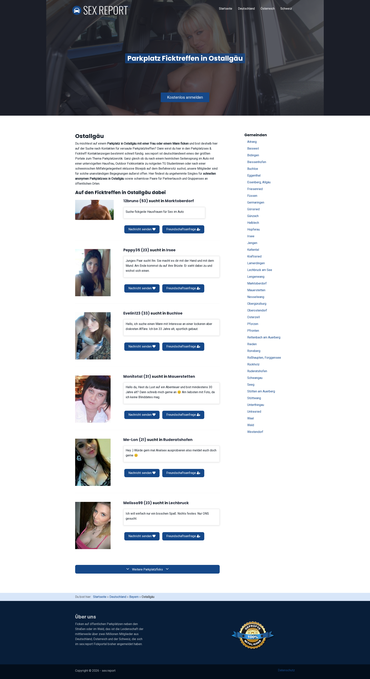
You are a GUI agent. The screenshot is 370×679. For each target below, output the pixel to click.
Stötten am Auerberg (261, 391)
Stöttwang (254, 398)
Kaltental (253, 250)
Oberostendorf (257, 310)
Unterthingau (255, 405)
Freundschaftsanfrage (181, 229)
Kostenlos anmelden (185, 97)
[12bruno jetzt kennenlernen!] (94, 210)
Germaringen (255, 202)
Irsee (250, 236)
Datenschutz (286, 670)
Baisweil (253, 148)
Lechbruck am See (259, 270)
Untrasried (254, 411)
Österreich (268, 8)
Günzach (253, 216)
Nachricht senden (140, 229)
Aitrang (252, 142)
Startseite (225, 8)
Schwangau (254, 378)
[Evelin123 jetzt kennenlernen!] (93, 335)
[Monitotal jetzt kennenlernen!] (93, 399)
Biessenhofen (256, 162)
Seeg (250, 384)
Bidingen (253, 155)
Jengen (252, 243)
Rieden (252, 344)
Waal (250, 418)
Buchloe (252, 169)
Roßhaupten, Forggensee (264, 357)
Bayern (134, 597)
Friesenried (255, 189)
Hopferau (253, 229)
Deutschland (246, 8)
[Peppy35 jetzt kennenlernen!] (93, 272)
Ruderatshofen (257, 371)
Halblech (253, 223)
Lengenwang (255, 276)
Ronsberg (253, 351)
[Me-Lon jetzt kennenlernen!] (93, 462)
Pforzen (252, 324)
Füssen (252, 196)
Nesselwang (255, 297)
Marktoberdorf (257, 283)
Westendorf (255, 432)
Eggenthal (254, 175)
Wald (250, 425)
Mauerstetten (256, 290)
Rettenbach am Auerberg (263, 337)
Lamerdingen (256, 263)
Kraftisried (254, 256)
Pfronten (253, 330)
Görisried (253, 209)
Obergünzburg (256, 303)
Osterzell (253, 317)
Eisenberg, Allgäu (259, 182)
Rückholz (253, 364)
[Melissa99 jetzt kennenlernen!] (93, 525)
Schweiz (286, 8)
